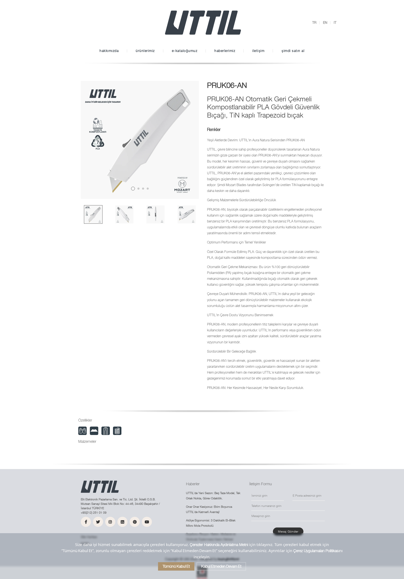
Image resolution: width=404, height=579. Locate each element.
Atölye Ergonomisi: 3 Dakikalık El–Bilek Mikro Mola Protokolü (210, 522)
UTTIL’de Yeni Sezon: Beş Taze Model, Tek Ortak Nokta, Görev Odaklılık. (213, 495)
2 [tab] (138, 189)
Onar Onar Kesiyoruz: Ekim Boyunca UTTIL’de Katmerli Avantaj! (209, 509)
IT (335, 23)
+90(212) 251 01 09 (93, 512)
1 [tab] (133, 188)
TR (314, 23)
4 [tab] (148, 189)
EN (325, 23)
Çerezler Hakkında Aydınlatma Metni (219, 544)
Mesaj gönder (288, 531)
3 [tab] (143, 189)
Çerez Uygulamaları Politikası (316, 551)
